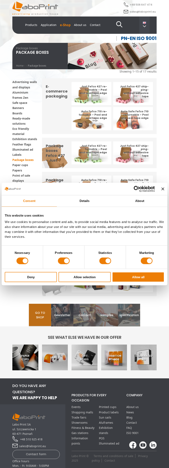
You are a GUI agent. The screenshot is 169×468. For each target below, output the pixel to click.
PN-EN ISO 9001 (139, 38)
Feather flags (21, 144)
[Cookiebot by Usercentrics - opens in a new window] (137, 189)
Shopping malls (82, 412)
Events (76, 407)
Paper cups (20, 165)
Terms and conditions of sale (113, 456)
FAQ (129, 428)
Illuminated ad (22, 149)
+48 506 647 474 (141, 4)
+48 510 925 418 (30, 439)
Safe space (19, 103)
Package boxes (23, 160)
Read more (91, 98)
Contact (95, 25)
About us (80, 25)
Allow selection (85, 277)
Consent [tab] (29, 200)
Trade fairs (79, 417)
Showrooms (80, 423)
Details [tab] (85, 200)
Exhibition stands (24, 139)
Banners (18, 108)
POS (101, 438)
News (130, 412)
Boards (17, 113)
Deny (31, 277)
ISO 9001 (132, 433)
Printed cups (107, 407)
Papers (17, 170)
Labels (16, 155)
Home (19, 65)
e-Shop (65, 25)
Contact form (36, 454)
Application (48, 25)
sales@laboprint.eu (143, 11)
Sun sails (105, 417)
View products (91, 286)
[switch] (64, 260)
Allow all (138, 277)
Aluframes (106, 423)
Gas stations (80, 433)
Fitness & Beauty (83, 428)
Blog (129, 417)
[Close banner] (162, 188)
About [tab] (139, 200)
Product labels (109, 412)
